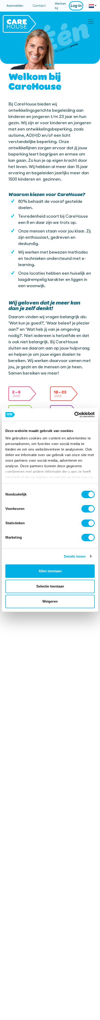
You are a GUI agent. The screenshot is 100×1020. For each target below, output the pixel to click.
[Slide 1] (46, 65)
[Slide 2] (50, 65)
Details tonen (75, 556)
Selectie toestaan (50, 586)
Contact (39, 5)
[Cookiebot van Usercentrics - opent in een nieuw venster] (74, 415)
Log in (76, 6)
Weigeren (50, 601)
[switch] (88, 508)
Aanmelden (15, 5)
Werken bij (60, 6)
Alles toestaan (50, 571)
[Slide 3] (54, 65)
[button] (22, 393)
